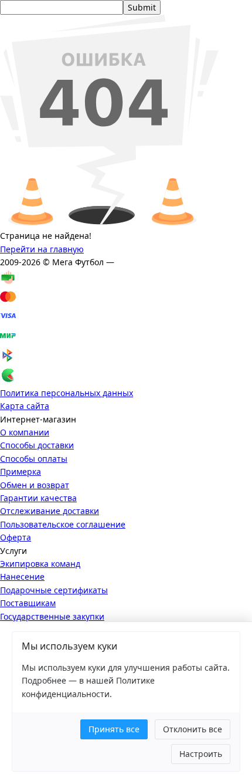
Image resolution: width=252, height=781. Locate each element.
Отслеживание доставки (49, 510)
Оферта (15, 537)
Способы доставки (37, 445)
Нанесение (22, 576)
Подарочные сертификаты (54, 590)
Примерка (20, 471)
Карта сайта (24, 405)
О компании (24, 432)
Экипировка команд (40, 563)
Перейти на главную (42, 249)
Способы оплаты (33, 458)
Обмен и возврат (34, 485)
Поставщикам (28, 602)
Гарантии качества (38, 497)
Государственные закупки (52, 616)
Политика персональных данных (66, 392)
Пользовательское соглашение (62, 524)
